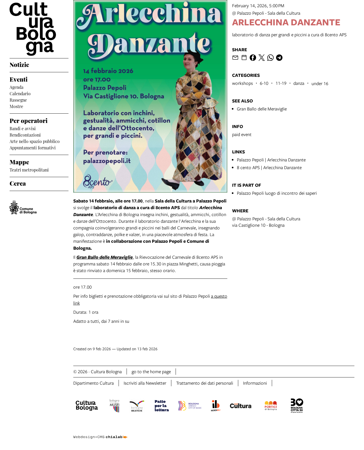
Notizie (19, 64)
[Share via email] (235, 57)
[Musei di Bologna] (114, 406)
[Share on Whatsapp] (270, 57)
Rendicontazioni (25, 134)
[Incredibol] (215, 406)
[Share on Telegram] (279, 57)
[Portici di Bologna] (271, 406)
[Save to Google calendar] (244, 57)
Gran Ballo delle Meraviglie (262, 109)
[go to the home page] (39, 29)
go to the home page (151, 371)
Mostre (16, 106)
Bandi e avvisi (23, 128)
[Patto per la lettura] (162, 406)
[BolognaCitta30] (297, 406)
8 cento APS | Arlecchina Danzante (269, 167)
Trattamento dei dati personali (204, 383)
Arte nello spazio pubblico (35, 141)
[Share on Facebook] (253, 57)
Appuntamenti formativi (33, 147)
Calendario (20, 93)
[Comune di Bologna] (23, 207)
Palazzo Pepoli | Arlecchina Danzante (271, 160)
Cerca (18, 183)
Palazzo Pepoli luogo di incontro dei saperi (277, 193)
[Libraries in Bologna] (137, 406)
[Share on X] (261, 57)
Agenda (16, 86)
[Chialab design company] (100, 432)
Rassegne (18, 99)
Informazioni (255, 383)
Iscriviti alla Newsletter (145, 383)
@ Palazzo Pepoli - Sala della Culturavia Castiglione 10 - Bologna (266, 222)
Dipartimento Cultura (93, 383)
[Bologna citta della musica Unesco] (190, 406)
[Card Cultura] (240, 406)
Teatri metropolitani (29, 169)
